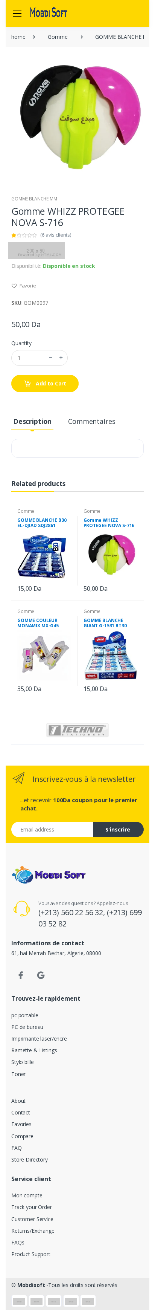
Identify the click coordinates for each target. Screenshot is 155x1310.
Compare (22, 1136)
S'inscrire (117, 829)
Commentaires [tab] (91, 421)
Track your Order (31, 1207)
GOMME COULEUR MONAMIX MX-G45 (38, 623)
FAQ (16, 1147)
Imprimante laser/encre (39, 1038)
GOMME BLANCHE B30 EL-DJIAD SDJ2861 (42, 523)
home (18, 36)
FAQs (17, 1242)
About (18, 1100)
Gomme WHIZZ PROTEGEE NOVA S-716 (109, 523)
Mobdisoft (31, 1285)
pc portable (24, 1015)
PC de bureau (27, 1026)
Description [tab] (32, 421)
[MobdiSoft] (48, 13)
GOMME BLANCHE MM (34, 199)
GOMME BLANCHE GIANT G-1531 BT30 (105, 623)
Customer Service (32, 1219)
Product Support (30, 1254)
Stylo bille (22, 1061)
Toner (18, 1074)
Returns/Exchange (33, 1230)
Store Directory (29, 1159)
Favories (21, 1124)
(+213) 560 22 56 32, (72, 912)
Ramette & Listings (34, 1050)
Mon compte (27, 1195)
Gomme (57, 36)
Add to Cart (50, 383)
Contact (20, 1112)
